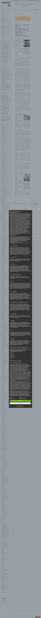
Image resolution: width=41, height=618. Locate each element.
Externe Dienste (23, 398)
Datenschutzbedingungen (20, 406)
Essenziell (12, 398)
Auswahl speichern (20, 403)
